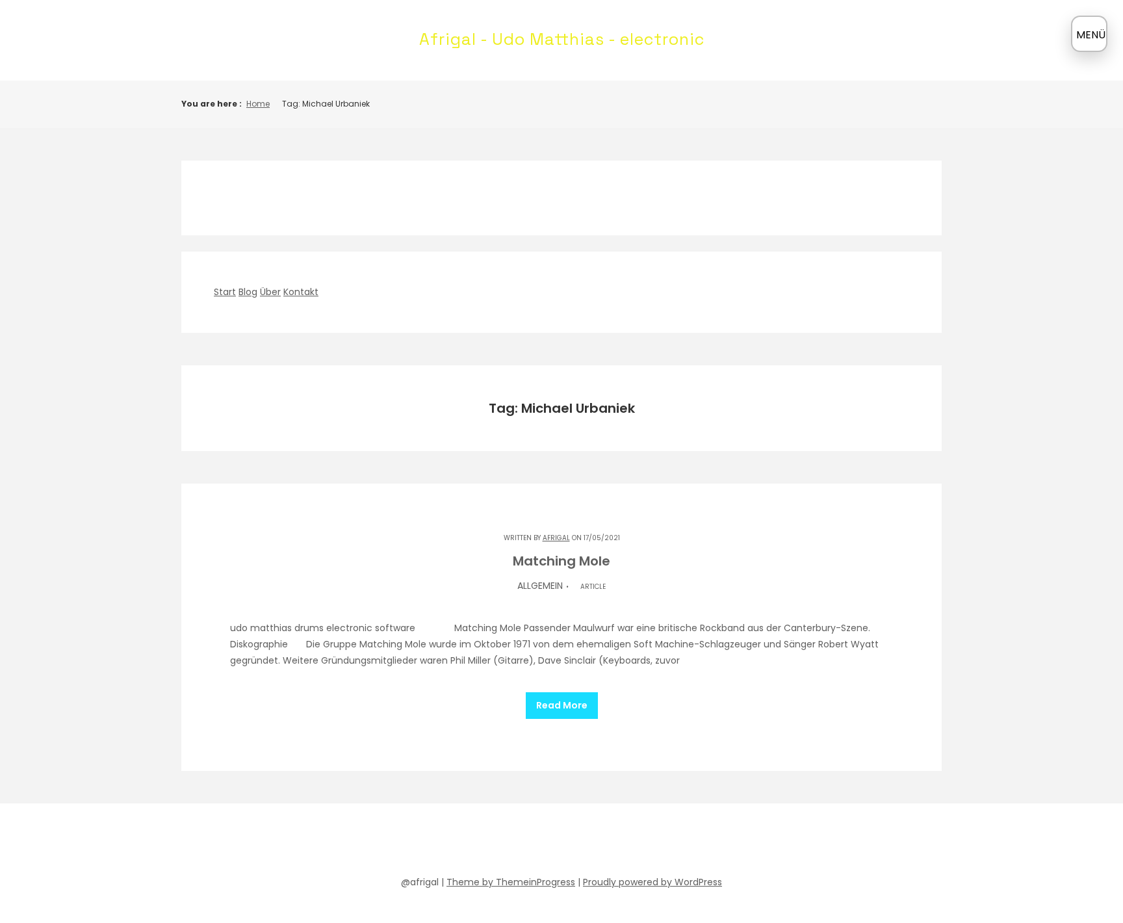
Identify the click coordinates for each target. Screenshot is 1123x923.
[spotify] (526, 842)
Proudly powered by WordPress (652, 882)
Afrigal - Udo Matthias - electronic (561, 39)
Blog (248, 291)
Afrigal (556, 538)
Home (258, 103)
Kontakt (300, 291)
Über (270, 291)
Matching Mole (561, 561)
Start (225, 291)
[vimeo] (573, 842)
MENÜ (1090, 34)
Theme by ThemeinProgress (510, 882)
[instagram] (596, 842)
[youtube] (550, 842)
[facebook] (479, 842)
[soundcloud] (503, 842)
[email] (620, 842)
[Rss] (643, 842)
